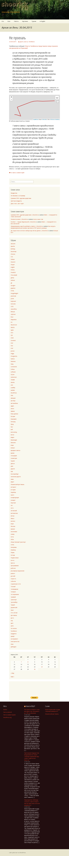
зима (12, 479)
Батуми (13, 416)
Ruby (12, 364)
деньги (13, 463)
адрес (12, 406)
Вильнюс (13, 442)
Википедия (14, 440)
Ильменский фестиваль (17, 484)
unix (12, 385)
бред (12, 424)
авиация (13, 398)
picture (12, 351)
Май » (12, 677)
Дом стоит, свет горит (17, 203)
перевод (13, 550)
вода (12, 445)
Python (13, 359)
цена (12, 626)
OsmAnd (13, 340)
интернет (13, 487)
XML (12, 395)
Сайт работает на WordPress (17, 852)
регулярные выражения (17, 571)
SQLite (12, 374)
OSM (43, 119)
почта (12, 560)
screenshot (14, 366)
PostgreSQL (14, 356)
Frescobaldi (14, 275)
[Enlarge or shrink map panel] (58, 102)
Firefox (13, 270)
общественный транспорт (18, 542)
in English (42, 21)
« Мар (12, 673)
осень (12, 544)
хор (12, 620)
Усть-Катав (14, 613)
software (13, 372)
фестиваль (14, 615)
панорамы (14, 547)
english (13, 267)
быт (12, 427)
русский (13, 576)
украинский (14, 607)
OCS (12, 332)
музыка (13, 529)
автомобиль (14, 403)
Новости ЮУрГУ (30, 706)
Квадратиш (14, 193)
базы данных (14, 414)
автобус (13, 400)
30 (34, 669)
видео (12, 437)
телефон (13, 592)
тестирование (15, 594)
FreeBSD (13, 272)
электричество (15, 641)
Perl (12, 346)
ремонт (13, 573)
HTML (12, 291)
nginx (12, 330)
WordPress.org (7, 717)
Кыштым (13, 503)
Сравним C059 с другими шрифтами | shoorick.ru (24, 215)
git (11, 283)
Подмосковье (15, 558)
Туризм (34, 21)
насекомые (14, 531)
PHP (12, 348)
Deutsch (13, 262)
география (14, 455)
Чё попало (14, 628)
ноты (12, 537)
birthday (13, 249)
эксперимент (14, 639)
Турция (13, 605)
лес (12, 505)
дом (12, 466)
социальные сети (16, 584)
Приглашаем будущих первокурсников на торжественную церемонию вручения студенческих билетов (31, 756)
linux (12, 317)
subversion (14, 377)
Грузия (13, 461)
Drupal (12, 264)
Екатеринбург (15, 474)
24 (41, 667)
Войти (5, 709)
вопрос (13, 448)
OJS (12, 335)
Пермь (12, 552)
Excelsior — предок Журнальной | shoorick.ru (23, 222)
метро (12, 516)
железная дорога (16, 476)
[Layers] (57, 97)
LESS (12, 306)
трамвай (13, 597)
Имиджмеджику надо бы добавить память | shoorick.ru (27, 226)
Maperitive (13, 319)
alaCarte (13, 243)
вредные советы (15, 450)
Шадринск (13, 633)
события (13, 581)
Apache (13, 246)
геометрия (14, 458)
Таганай (13, 586)
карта (12, 495)
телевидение (14, 589)
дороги (21, 41)
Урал (12, 610)
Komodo (13, 304)
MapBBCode (35, 119)
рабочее (13, 568)
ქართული (13, 647)
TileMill (13, 380)
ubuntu (13, 382)
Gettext (13, 280)
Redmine (13, 361)
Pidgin (12, 353)
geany (12, 277)
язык (12, 644)
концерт (13, 500)
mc (11, 322)
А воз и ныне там (38, 219)
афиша (13, 411)
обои (12, 539)
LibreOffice (14, 309)
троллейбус (14, 602)
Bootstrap (13, 251)
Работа (16, 21)
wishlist (13, 390)
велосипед (14, 432)
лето (12, 508)
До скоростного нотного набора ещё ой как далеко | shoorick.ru (29, 230)
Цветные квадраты (16, 201)
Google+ (13, 285)
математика (14, 513)
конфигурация (15, 497)
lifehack (13, 311)
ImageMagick (14, 293)
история (13, 489)
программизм (15, 565)
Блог (9, 21)
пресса (26, 41)
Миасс (12, 518)
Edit (45, 119)
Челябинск (32, 41)
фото (12, 618)
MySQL (13, 327)
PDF (12, 343)
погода (13, 555)
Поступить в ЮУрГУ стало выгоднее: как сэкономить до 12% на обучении (32, 711)
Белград (13, 421)
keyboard (13, 301)
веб (12, 429)
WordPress (14, 393)
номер (12, 534)
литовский (14, 510)
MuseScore (14, 325)
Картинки (25, 21)
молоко (13, 521)
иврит (12, 482)
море (12, 524)
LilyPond (13, 314)
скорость (13, 578)
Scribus (13, 369)
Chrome (13, 254)
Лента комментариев (9, 715)
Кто (3, 21)
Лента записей (7, 712)
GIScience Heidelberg (55, 119)
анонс (12, 408)
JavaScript (13, 296)
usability (13, 387)
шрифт (13, 636)
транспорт (14, 599)
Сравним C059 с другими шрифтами (21, 198)
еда (12, 471)
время (12, 453)
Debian (13, 259)
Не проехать (17, 37)
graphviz (13, 288)
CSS (12, 257)
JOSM (12, 298)
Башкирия (13, 419)
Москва (13, 526)
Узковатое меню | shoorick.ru (19, 219)
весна (12, 435)
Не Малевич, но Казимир (18, 195)
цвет (12, 623)
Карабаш (13, 492)
